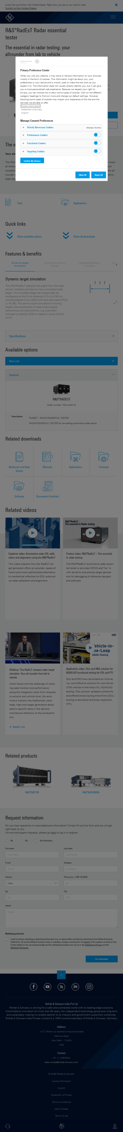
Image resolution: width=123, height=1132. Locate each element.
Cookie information (30, 106)
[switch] (97, 135)
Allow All (82, 174)
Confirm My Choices (32, 161)
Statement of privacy (31, 109)
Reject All (99, 174)
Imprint (25, 112)
